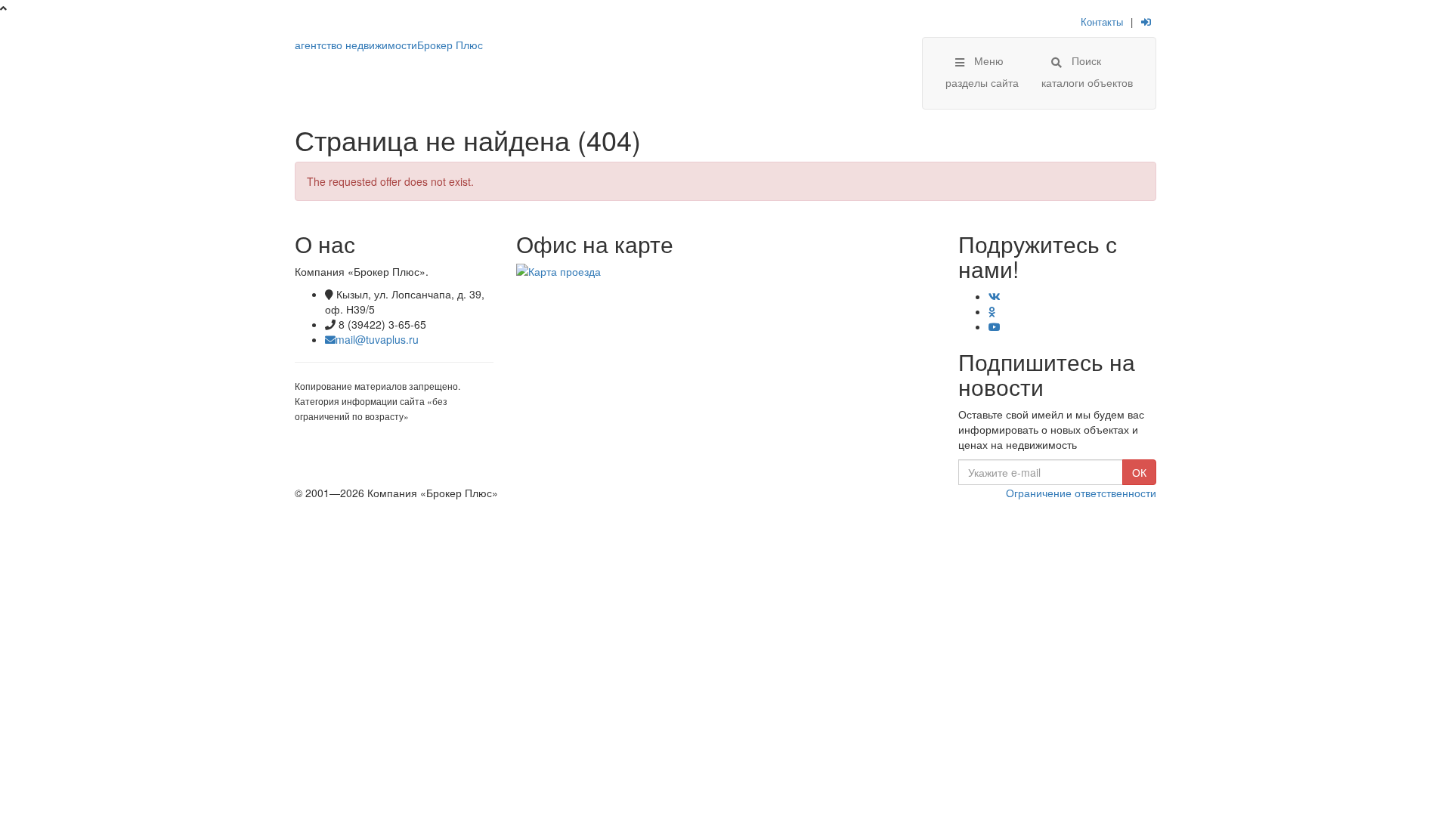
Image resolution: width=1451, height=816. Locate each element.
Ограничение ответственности (1081, 492)
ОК (1139, 472)
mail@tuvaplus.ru (377, 339)
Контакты (1102, 21)
